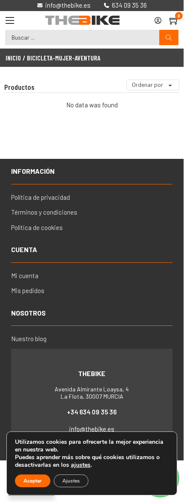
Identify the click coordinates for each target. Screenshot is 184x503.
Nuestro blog (29, 338)
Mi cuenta (24, 275)
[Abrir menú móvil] (10, 20)
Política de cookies (37, 227)
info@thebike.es (91, 429)
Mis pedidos (27, 290)
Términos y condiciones (44, 212)
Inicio (13, 58)
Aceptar (32, 480)
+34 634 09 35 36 (92, 412)
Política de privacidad (40, 197)
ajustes (81, 465)
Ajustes (71, 480)
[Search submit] (168, 38)
